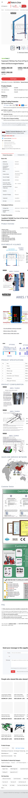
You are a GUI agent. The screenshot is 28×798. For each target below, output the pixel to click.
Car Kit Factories (17, 778)
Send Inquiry (13, 79)
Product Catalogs (20, 748)
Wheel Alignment (13, 768)
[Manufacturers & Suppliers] (14, 2)
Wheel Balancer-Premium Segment (7, 751)
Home (2, 9)
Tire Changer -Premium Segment (20, 751)
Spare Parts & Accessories (6, 755)
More (2, 787)
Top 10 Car (4, 785)
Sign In (3, 148)
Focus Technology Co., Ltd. (17, 792)
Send (13, 671)
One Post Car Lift (22, 782)
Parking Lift (4, 772)
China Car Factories (6, 778)
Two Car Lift (13, 782)
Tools (15, 755)
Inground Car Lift (13, 772)
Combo (15, 753)
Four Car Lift (5, 782)
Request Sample (24, 82)
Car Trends (12, 785)
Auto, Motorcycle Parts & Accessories (12, 9)
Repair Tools (5, 768)
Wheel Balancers (4, 753)
